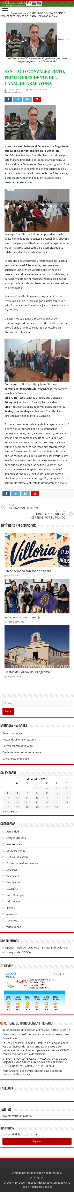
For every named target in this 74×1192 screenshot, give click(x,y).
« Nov (5, 811)
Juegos (10, 907)
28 (27, 807)
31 (56, 807)
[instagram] (42, 1177)
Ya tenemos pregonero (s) (23, 617)
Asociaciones (20, 13)
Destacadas (13, 882)
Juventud (11, 914)
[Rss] (31, 1177)
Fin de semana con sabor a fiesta (28, 571)
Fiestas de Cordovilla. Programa (27, 672)
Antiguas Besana (16, 837)
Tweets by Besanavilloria (17, 1115)
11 (66, 792)
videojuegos (13, 926)
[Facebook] (35, 1177)
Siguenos (37, 1141)
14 (27, 797)
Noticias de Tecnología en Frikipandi (28, 1023)
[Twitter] (38, 1177)
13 (17, 797)
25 (66, 802)
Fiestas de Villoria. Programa (19, 739)
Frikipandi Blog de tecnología (44, 1172)
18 (66, 797)
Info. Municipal (15, 895)
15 (37, 797)
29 (37, 807)
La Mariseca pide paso (15, 758)
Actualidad (12, 831)
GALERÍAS (12, 888)
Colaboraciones (15, 850)
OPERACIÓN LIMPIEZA (24, 507)
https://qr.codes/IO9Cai (16, 952)
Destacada (12, 876)
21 (27, 802)
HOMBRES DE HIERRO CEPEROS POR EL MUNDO (48, 514)
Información (13, 901)
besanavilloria (15, 89)
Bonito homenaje (12, 733)
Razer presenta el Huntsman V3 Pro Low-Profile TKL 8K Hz (36, 1029)
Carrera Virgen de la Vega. (17, 745)
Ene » (14, 811)
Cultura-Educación (17, 857)
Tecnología (13, 920)
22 (37, 802)
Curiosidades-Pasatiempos (22, 863)
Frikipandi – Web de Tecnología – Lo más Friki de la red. (35, 947)
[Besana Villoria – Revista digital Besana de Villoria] (37, 4)
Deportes (11, 869)
